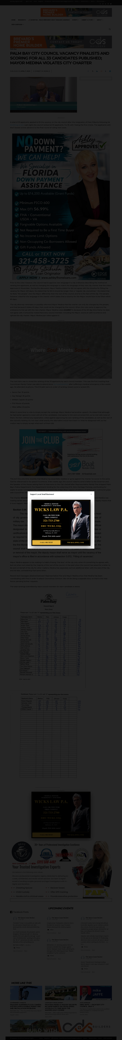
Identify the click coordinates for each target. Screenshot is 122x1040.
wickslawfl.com (75, 542)
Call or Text (46, 542)
